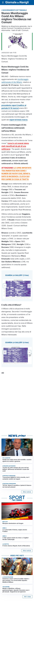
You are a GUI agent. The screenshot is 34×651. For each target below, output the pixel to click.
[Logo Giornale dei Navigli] (17, 2)
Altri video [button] (27, 597)
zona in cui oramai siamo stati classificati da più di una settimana (15, 146)
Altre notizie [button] (27, 492)
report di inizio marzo (18, 120)
